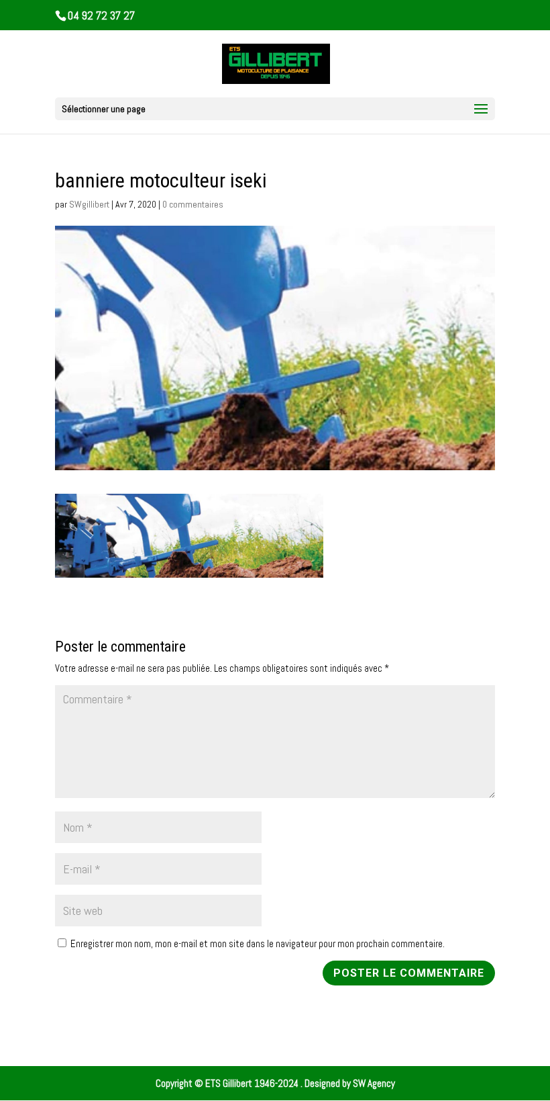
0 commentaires (192, 204)
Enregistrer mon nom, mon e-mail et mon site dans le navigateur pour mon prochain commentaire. (257, 943)
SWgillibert (89, 204)
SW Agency (374, 1083)
